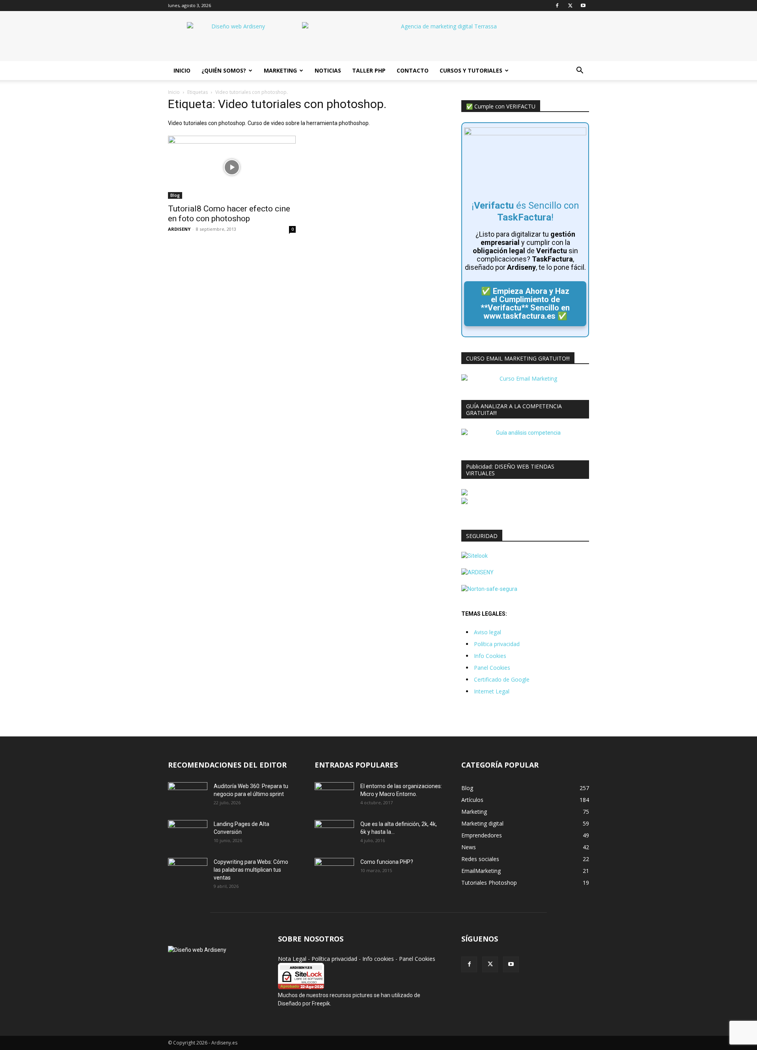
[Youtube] (583, 5)
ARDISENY (179, 229)
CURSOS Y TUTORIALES (471, 70)
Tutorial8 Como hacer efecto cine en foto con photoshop (229, 213)
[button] (579, 71)
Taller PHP (369, 70)
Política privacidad (497, 644)
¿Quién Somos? (223, 70)
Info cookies (378, 958)
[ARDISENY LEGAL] (477, 572)
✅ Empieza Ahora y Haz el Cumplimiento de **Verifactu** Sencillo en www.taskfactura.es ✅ (525, 303)
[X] (570, 5)
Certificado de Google (502, 679)
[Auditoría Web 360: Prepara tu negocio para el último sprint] (187, 796)
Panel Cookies (492, 667)
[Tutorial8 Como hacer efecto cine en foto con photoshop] (232, 167)
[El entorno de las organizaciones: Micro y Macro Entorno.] (334, 796)
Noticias (328, 70)
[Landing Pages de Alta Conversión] (187, 834)
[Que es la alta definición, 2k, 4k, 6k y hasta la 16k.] (334, 834)
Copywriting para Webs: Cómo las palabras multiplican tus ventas (251, 870)
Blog (175, 195)
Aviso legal (487, 632)
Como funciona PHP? (386, 862)
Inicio (181, 70)
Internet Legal (491, 691)
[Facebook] (557, 5)
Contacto (413, 70)
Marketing (280, 70)
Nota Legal (292, 958)
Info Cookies (490, 656)
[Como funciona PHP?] (334, 871)
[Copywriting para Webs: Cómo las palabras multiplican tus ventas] (187, 872)
